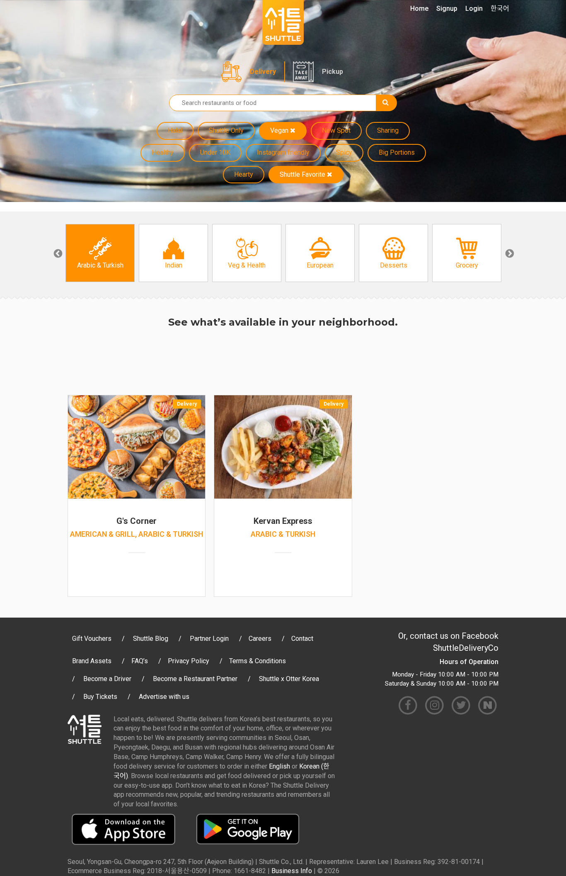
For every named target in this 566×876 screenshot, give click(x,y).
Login (474, 8)
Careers (260, 638)
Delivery (263, 71)
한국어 (500, 8)
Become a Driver (107, 679)
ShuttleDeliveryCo (465, 648)
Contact (302, 638)
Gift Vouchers (91, 638)
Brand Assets (91, 661)
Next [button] (509, 253)
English (279, 766)
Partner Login (209, 638)
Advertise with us (164, 697)
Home (419, 8)
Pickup (332, 71)
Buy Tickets (100, 697)
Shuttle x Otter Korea (289, 679)
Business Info (291, 871)
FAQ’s (139, 661)
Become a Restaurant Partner (195, 679)
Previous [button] (57, 253)
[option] (100, 253)
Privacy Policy (188, 661)
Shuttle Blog (150, 638)
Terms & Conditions (257, 661)
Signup (446, 8)
